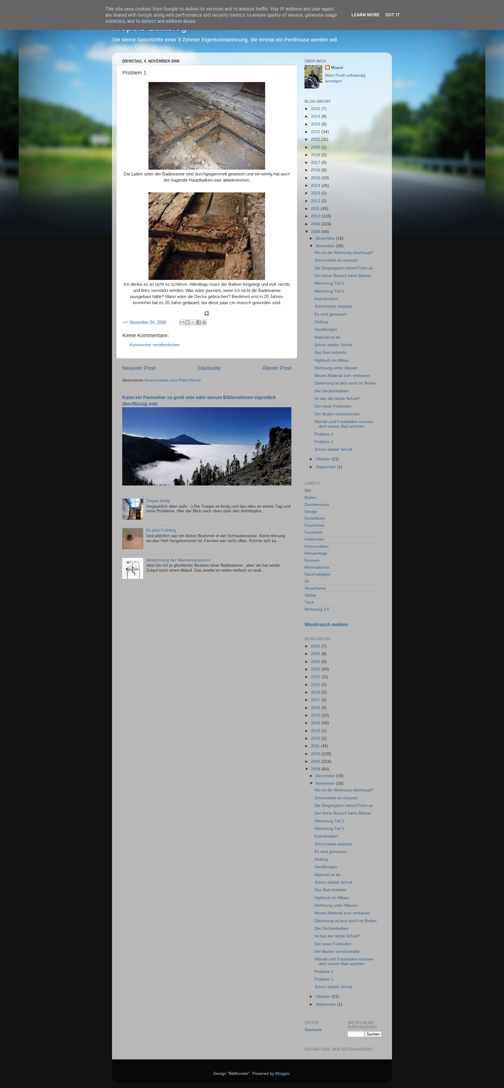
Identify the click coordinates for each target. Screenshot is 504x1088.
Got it (392, 15)
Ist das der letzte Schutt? (337, 398)
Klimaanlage (315, 553)
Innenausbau (316, 546)
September (326, 467)
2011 (316, 208)
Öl (306, 581)
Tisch (309, 602)
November (326, 246)
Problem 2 (323, 434)
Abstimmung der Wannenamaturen (178, 560)
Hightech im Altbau (331, 360)
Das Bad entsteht (330, 352)
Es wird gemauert (330, 314)
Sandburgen (325, 329)
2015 (316, 178)
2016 (316, 170)
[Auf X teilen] (193, 322)
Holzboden (314, 539)
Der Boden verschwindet (337, 414)
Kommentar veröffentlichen (155, 345)
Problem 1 (323, 442)
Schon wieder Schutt (333, 345)
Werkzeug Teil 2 (329, 283)
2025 (316, 109)
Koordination (326, 299)
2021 (316, 139)
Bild (307, 490)
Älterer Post (276, 368)
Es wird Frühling (161, 530)
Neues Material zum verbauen (342, 375)
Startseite (209, 368)
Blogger (282, 1073)
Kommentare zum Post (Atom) (173, 380)
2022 (316, 132)
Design (310, 511)
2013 (316, 193)
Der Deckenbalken (331, 391)
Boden (310, 497)
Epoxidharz (314, 518)
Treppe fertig (158, 501)
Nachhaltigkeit (317, 574)
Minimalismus (317, 567)
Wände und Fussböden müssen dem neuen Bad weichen (343, 424)
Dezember (326, 238)
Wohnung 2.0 (316, 609)
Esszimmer (314, 525)
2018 (316, 155)
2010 (316, 216)
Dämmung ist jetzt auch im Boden (345, 383)
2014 (316, 185)
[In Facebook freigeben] (199, 322)
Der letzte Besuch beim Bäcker (342, 276)
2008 (316, 231)
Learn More (365, 15)
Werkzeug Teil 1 (329, 291)
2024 (316, 116)
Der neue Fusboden (332, 406)
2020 (316, 147)
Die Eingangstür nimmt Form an (343, 268)
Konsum (312, 560)
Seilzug (321, 322)
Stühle (310, 595)
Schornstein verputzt (333, 306)
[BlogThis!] (187, 322)
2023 (316, 124)
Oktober (324, 459)
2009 (316, 224)
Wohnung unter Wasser (336, 368)
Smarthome (315, 588)
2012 (316, 201)
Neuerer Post (138, 368)
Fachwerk (313, 532)
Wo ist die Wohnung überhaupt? (344, 252)
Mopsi (337, 67)
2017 (316, 162)
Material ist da (327, 337)
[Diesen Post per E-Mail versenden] (182, 322)
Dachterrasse (316, 504)
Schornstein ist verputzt (336, 260)
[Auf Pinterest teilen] (204, 322)
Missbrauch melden (326, 624)
